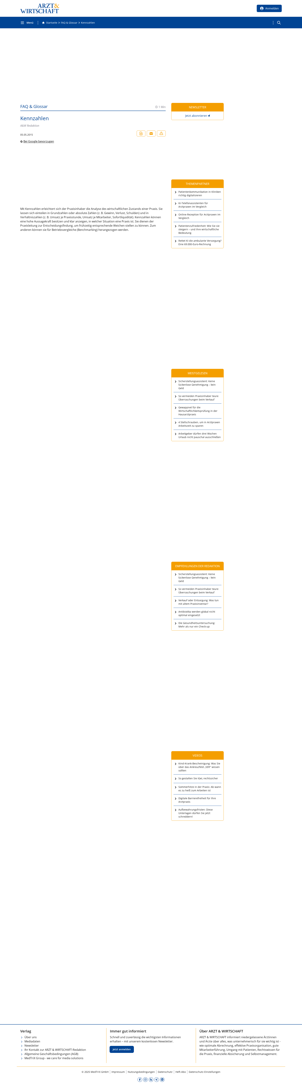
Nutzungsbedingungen (141, 1071)
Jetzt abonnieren (196, 116)
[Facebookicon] (140, 1079)
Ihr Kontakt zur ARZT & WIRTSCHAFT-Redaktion (55, 1050)
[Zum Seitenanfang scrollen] (296, 1082)
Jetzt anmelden (122, 1049)
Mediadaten (32, 1041)
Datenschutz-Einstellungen (204, 1071)
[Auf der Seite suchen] (279, 23)
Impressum (118, 1071)
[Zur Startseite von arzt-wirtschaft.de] (39, 8)
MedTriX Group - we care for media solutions (53, 1058)
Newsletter (31, 1045)
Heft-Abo (180, 1071)
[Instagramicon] (145, 1079)
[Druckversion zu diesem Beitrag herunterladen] (141, 133)
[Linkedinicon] (162, 1079)
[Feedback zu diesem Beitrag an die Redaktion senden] (161, 133)
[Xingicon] (156, 1079)
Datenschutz (165, 1071)
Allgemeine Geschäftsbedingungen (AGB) (51, 1054)
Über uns (30, 1037)
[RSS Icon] (151, 1079)
